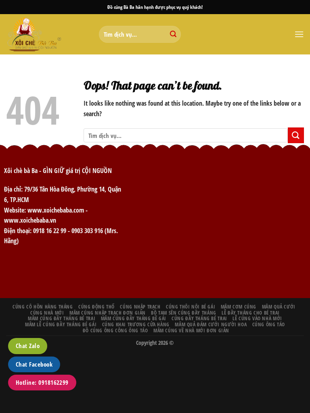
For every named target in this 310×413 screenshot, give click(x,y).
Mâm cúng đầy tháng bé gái (133, 318)
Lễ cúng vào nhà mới (257, 318)
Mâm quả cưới (278, 306)
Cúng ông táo (268, 324)
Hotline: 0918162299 (42, 382)
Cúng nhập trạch (140, 306)
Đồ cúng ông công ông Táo (115, 330)
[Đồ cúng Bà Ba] (46, 34)
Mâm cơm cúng (238, 306)
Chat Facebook (34, 364)
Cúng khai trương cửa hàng (136, 324)
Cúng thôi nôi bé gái (190, 306)
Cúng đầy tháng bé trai (199, 318)
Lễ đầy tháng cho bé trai (251, 312)
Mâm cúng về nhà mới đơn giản (191, 330)
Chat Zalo (28, 346)
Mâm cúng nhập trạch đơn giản (107, 312)
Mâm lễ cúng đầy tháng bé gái (60, 324)
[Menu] (299, 34)
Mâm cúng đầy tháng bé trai (61, 318)
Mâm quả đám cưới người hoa (211, 324)
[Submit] (173, 34)
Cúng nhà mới (47, 312)
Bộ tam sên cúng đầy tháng (183, 312)
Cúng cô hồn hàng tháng (43, 306)
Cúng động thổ (96, 306)
